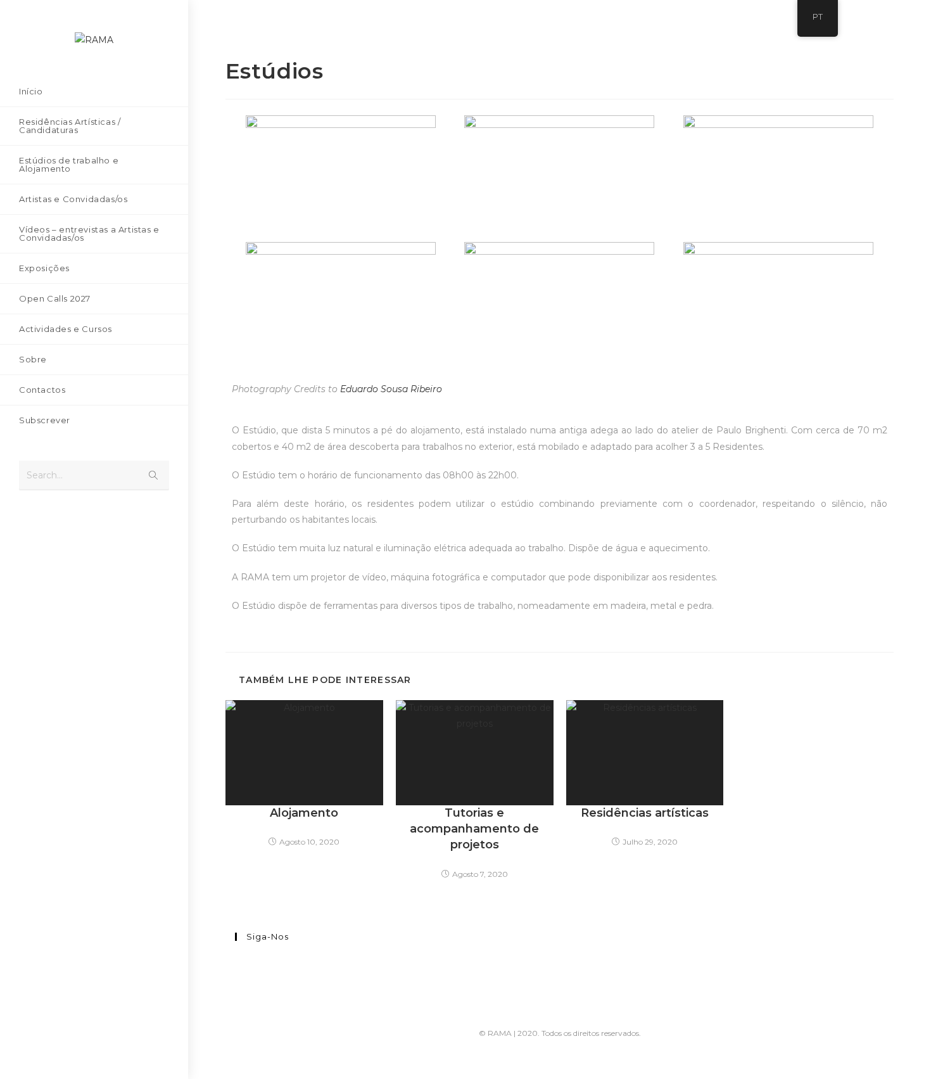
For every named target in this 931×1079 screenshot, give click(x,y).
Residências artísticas (645, 813)
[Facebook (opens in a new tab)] (28, 523)
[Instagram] (238, 977)
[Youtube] (238, 993)
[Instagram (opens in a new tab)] (47, 523)
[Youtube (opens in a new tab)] (66, 523)
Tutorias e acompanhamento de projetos (474, 829)
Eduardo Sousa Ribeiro (391, 389)
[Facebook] (238, 961)
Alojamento (304, 813)
